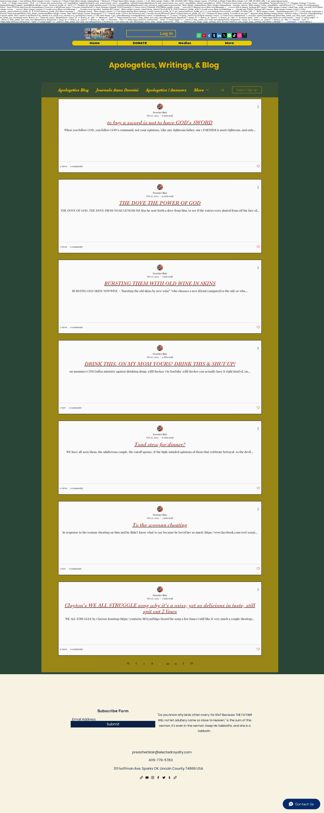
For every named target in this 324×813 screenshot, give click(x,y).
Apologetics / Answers (166, 90)
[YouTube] (147, 777)
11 (176, 663)
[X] (224, 35)
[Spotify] (229, 35)
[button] (184, 43)
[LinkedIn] (219, 35)
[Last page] (191, 663)
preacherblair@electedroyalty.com (162, 752)
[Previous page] (136, 663)
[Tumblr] (214, 35)
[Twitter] (164, 777)
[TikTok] (234, 35)
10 (167, 663)
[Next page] (183, 663)
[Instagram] (239, 35)
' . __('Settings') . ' (290, 22)
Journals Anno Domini (117, 90)
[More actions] (259, 106)
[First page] (128, 663)
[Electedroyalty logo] (244, 35)
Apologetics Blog (73, 90)
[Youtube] (204, 35)
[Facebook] (209, 35)
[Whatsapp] (198, 35)
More (199, 90)
